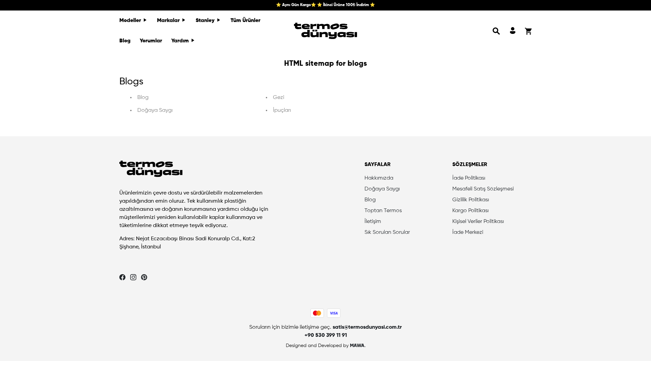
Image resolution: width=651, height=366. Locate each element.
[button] (496, 31)
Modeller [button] (130, 20)
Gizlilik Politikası (470, 200)
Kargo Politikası (470, 211)
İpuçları (282, 110)
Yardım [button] (180, 41)
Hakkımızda (378, 178)
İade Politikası (468, 178)
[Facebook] (122, 277)
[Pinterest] (144, 277)
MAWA (357, 345)
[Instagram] (133, 277)
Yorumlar (151, 41)
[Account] (513, 31)
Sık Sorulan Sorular (387, 232)
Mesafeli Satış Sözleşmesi (483, 189)
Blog (125, 41)
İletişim (372, 221)
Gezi (278, 97)
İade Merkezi (467, 232)
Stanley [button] (206, 20)
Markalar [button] (169, 20)
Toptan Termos (383, 211)
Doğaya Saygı (155, 110)
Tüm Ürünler (245, 20)
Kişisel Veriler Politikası (478, 221)
